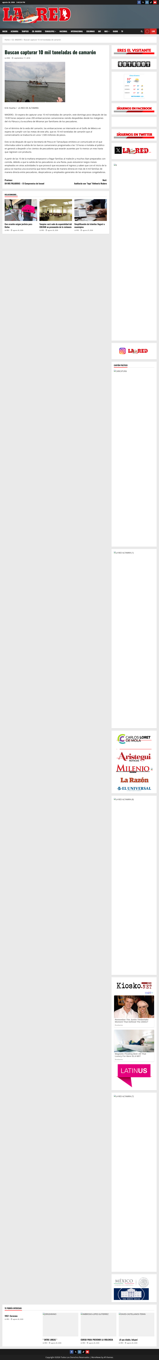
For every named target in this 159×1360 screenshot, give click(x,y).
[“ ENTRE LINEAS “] (60, 1324)
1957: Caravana (11, 1315)
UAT (99, 31)
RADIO (115, 31)
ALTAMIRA (14, 31)
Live (153, 31)
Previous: (24, 182)
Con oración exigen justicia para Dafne (18, 225)
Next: (90, 182)
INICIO (4, 31)
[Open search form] (142, 31)
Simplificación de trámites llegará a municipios (89, 225)
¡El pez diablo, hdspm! (128, 1339)
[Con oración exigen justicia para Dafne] (21, 210)
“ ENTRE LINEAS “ (50, 1339)
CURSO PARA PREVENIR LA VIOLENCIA (97, 1339)
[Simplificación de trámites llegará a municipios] (90, 210)
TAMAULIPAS (49, 31)
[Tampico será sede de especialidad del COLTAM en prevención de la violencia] (55, 210)
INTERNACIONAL (77, 31)
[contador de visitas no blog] (134, 64)
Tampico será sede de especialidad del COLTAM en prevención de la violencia (55, 225)
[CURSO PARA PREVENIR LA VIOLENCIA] (98, 1324)
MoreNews (96, 1357)
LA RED (7, 58)
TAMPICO (25, 31)
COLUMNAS (90, 31)
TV (122, 31)
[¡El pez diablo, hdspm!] (136, 1324)
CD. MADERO (36, 31)
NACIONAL (63, 31)
